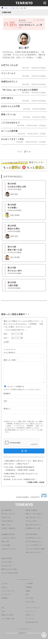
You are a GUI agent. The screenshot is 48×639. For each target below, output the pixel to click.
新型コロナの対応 (7, 615)
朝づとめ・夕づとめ (8, 514)
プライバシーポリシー (30, 430)
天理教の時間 (14, 8)
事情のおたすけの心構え (10, 569)
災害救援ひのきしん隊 (33, 528)
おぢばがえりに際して (9, 538)
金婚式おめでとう (9, 81)
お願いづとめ (6, 525)
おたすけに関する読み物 (10, 573)
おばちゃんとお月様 (10, 106)
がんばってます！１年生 (12, 139)
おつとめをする (7, 510)
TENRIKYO (22, 633)
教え (3, 608)
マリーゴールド (8, 73)
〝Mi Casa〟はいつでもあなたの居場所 (19, 90)
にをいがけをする (31, 534)
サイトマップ (30, 618)
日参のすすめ (6, 517)
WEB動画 (29, 587)
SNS (27, 594)
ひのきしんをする (31, 510)
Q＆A (3, 611)
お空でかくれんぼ (9, 65)
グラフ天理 (29, 598)
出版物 (28, 591)
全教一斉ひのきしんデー (34, 517)
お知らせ (4, 587)
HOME (5, 8)
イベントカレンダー (8, 591)
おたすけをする (7, 558)
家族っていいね (8, 114)
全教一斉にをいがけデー (34, 552)
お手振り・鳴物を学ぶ (9, 528)
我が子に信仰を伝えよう (34, 541)
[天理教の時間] (6, 12)
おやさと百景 (30, 602)
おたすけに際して (7, 562)
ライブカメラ (6, 594)
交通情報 (4, 598)
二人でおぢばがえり (10, 122)
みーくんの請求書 (9, 131)
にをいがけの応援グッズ (34, 545)
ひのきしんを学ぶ (31, 521)
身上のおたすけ (7, 566)
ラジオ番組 (29, 583)
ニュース (4, 583)
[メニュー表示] (45, 3)
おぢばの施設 (6, 545)
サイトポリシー (31, 611)
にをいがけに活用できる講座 (35, 549)
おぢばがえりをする (8, 534)
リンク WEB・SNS (8, 618)
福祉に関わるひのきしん (34, 525)
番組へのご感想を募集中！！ (15, 314)
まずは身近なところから (34, 538)
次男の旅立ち (7, 98)
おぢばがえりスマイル (9, 549)
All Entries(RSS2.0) (32, 622)
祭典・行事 (5, 541)
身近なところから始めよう (34, 514)
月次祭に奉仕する (7, 521)
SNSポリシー (30, 615)
